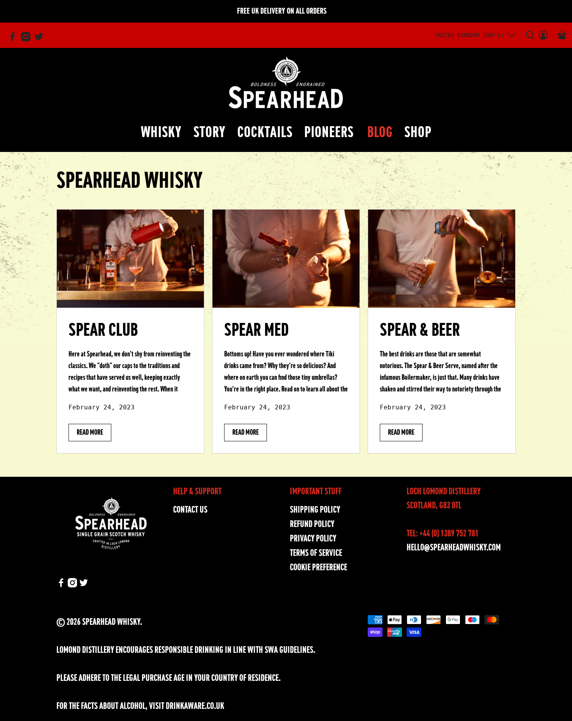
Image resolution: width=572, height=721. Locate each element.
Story (209, 132)
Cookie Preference (318, 567)
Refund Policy (312, 524)
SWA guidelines (289, 650)
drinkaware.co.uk (195, 706)
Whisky (161, 132)
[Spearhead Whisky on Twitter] (40, 39)
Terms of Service (316, 553)
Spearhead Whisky (111, 622)
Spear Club (103, 330)
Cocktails (265, 132)
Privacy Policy (313, 538)
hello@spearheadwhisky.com (454, 547)
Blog (380, 132)
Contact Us (190, 510)
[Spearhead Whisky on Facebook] (14, 39)
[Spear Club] (130, 259)
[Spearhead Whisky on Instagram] (27, 39)
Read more (90, 432)
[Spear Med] (286, 259)
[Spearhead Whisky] (286, 82)
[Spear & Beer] (441, 259)
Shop (418, 132)
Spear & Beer (420, 330)
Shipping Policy (315, 510)
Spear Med (256, 330)
